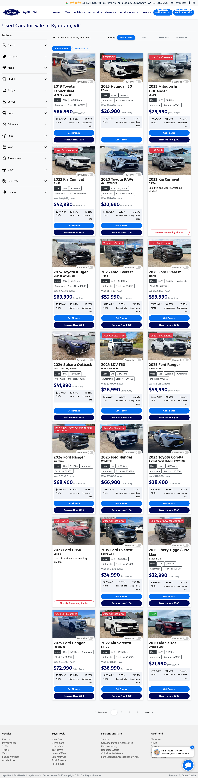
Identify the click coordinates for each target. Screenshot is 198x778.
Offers (66, 12)
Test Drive (57, 749)
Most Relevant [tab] (126, 37)
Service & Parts (129, 12)
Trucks (5, 749)
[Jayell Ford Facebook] (190, 2)
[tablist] (154, 37)
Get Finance (74, 132)
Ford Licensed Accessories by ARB (120, 756)
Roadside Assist (110, 749)
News (154, 742)
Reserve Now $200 (74, 139)
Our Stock (94, 12)
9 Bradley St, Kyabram (133, 2)
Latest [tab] (144, 37)
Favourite (82, 81)
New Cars (57, 739)
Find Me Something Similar (169, 232)
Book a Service (183, 12)
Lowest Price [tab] (163, 37)
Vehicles (78, 12)
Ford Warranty (109, 746)
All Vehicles (8, 760)
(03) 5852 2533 (160, 2)
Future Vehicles (10, 756)
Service (105, 739)
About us (156, 739)
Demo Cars (58, 742)
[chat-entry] (188, 765)
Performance (9, 742)
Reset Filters (61, 48)
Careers (155, 746)
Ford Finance (59, 760)
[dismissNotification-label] (192, 747)
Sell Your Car (163, 12)
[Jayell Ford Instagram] (194, 2)
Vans (5, 753)
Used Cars (57, 746)
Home (56, 12)
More (146, 12)
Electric (6, 739)
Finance (109, 12)
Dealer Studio (189, 775)
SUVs (5, 746)
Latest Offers (59, 753)
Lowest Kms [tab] (181, 37)
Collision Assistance (112, 753)
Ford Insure (58, 763)
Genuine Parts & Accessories (117, 742)
